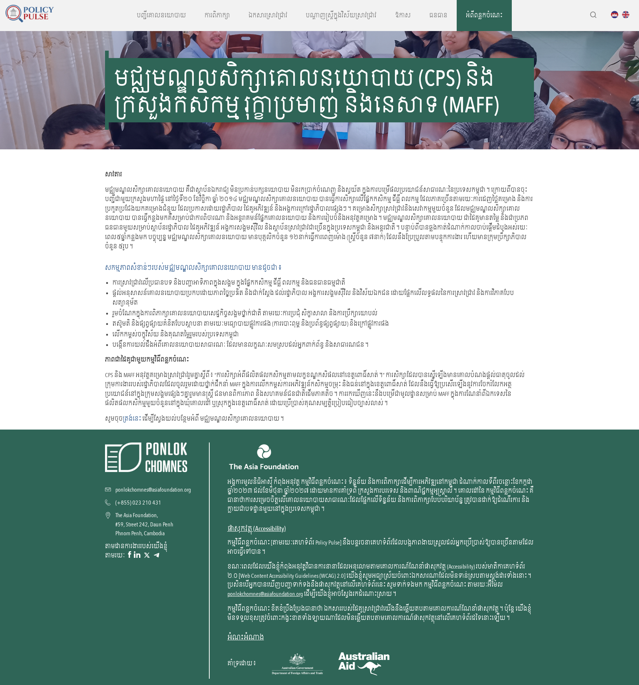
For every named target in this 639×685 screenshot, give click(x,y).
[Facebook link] (129, 555)
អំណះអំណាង (245, 637)
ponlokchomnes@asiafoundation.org (265, 594)
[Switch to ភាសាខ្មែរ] (616, 14)
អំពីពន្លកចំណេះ (484, 15)
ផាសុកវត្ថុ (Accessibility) (256, 528)
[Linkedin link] (137, 555)
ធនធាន (438, 15)
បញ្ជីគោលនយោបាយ (161, 15)
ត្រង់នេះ (132, 419)
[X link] (146, 555)
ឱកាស (403, 15)
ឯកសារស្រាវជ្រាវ (267, 15)
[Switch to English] (627, 14)
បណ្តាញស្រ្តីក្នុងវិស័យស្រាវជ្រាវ (341, 15)
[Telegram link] (156, 555)
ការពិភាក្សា (217, 15)
